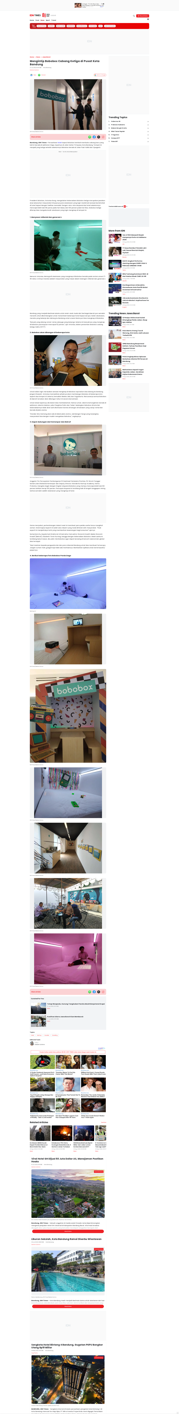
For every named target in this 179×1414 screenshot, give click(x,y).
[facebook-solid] (94, 136)
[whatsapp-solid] (89, 136)
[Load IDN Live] (129, 217)
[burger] (148, 19)
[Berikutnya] (106, 1134)
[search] (134, 16)
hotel (60, 143)
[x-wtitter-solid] (98, 136)
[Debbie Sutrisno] (32, 1044)
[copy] (103, 136)
